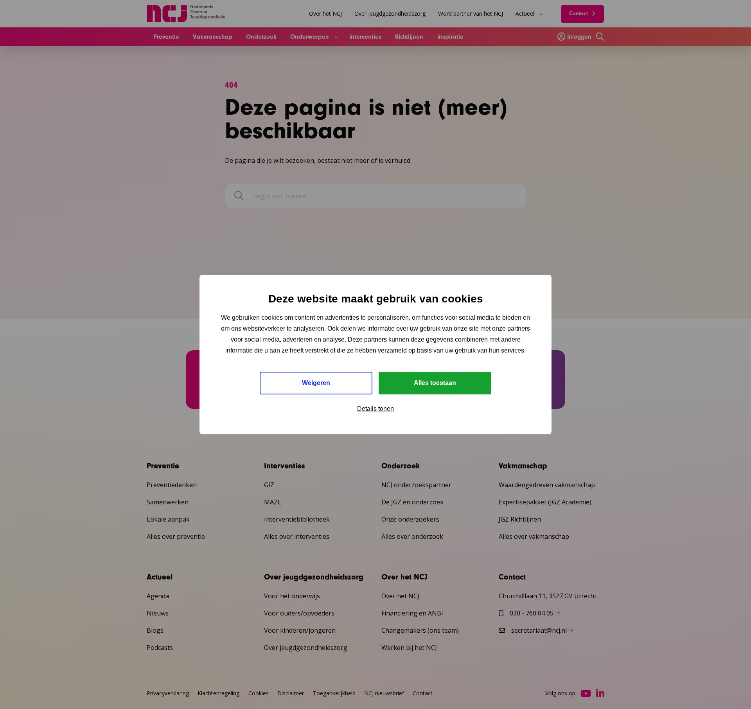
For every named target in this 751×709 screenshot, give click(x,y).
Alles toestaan (435, 383)
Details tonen (375, 408)
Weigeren (316, 383)
